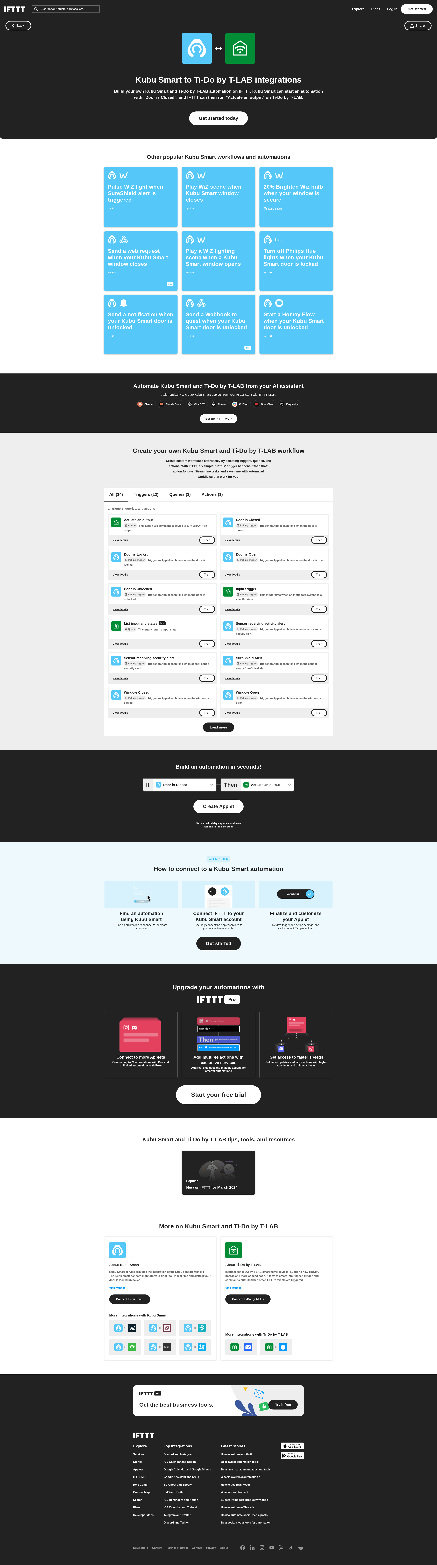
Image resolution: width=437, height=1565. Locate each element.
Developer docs (143, 1515)
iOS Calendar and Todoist (180, 1507)
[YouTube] (272, 1548)
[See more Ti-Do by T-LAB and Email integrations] (241, 1347)
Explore (358, 9)
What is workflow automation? (240, 1477)
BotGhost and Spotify (178, 1484)
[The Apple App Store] (292, 1446)
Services (138, 1454)
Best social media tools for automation (246, 1522)
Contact (197, 1547)
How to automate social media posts (244, 1515)
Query (131, 629)
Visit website (117, 1287)
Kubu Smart (158, 79)
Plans (375, 9)
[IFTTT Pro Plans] (162, 623)
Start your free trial (218, 1094)
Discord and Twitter (176, 1522)
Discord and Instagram (178, 1454)
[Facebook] (242, 1548)
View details (120, 540)
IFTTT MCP (140, 1477)
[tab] (116, 495)
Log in (392, 9)
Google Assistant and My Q (181, 1477)
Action (132, 525)
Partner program (177, 1547)
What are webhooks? (234, 1492)
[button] (218, 943)
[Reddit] (301, 1548)
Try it (207, 540)
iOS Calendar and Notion (180, 1461)
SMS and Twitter (174, 1492)
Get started (417, 9)
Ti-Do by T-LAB (223, 79)
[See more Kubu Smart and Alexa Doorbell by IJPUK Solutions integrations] (195, 1328)
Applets (138, 1469)
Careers (157, 1547)
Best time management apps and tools (246, 1469)
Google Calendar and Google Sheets (187, 1469)
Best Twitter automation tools (240, 1461)
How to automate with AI (236, 1454)
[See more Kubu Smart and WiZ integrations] (125, 1328)
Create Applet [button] (218, 806)
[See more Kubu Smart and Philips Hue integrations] (160, 1347)
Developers (140, 1547)
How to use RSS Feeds (236, 1484)
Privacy (211, 1547)
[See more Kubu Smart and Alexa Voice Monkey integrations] (125, 1347)
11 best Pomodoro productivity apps (244, 1499)
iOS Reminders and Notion (181, 1499)
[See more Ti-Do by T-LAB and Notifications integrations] (276, 1347)
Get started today (218, 118)
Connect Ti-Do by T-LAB (248, 1299)
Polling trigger (248, 525)
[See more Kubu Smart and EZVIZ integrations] (195, 1347)
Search (137, 1499)
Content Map (141, 1492)
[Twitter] (281, 1548)
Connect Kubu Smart (129, 1299)
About (224, 1547)
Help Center (141, 1484)
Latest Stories (233, 1446)
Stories (137, 1461)
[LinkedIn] (252, 1548)
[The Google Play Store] (292, 1456)
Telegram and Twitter (177, 1515)
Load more (218, 727)
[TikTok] (291, 1548)
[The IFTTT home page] (14, 9)
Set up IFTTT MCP (218, 418)
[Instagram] (262, 1548)
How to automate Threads (237, 1507)
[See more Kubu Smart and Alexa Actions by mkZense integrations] (160, 1328)
